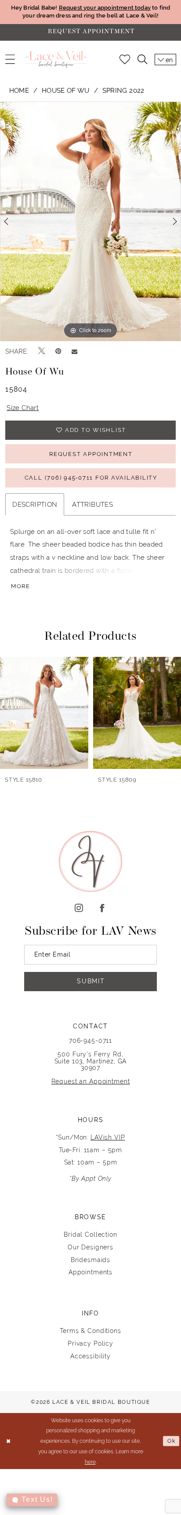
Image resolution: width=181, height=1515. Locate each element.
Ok (171, 1441)
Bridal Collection (90, 1234)
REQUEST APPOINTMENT (90, 454)
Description (34, 504)
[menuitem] (10, 59)
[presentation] (44, 713)
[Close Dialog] (8, 1441)
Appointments (90, 1272)
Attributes (92, 504)
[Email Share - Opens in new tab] (74, 351)
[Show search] (143, 59)
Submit (91, 981)
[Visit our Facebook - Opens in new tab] (102, 909)
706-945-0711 (90, 1040)
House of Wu (66, 90)
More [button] (20, 586)
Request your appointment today (105, 7)
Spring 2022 (123, 90)
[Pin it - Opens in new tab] (58, 351)
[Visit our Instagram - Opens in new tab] (78, 909)
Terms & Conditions (90, 1330)
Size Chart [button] (23, 407)
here (90, 1462)
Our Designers (90, 1247)
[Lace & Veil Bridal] (55, 59)
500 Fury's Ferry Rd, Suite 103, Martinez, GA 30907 (90, 1061)
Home (19, 90)
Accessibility (90, 1356)
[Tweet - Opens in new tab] (41, 351)
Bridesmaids (90, 1259)
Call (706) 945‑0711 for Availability (91, 477)
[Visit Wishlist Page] (125, 59)
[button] (10, 59)
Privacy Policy (90, 1343)
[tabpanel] (90, 221)
